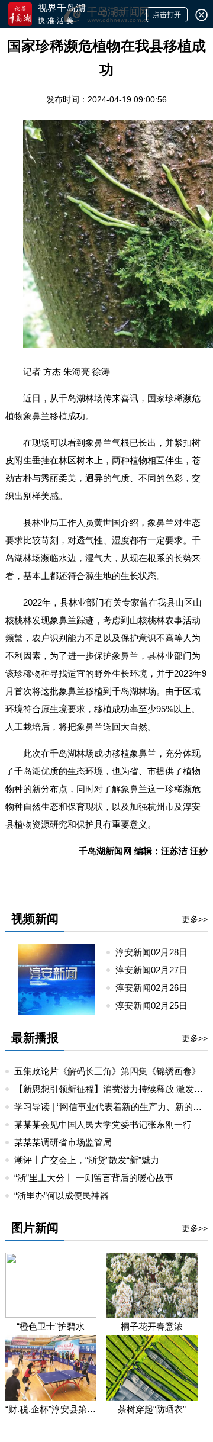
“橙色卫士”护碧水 (51, 1326)
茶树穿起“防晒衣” (152, 1409)
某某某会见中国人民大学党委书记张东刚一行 (103, 1124)
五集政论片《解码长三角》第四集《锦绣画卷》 (107, 1071)
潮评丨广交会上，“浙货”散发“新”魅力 (86, 1160)
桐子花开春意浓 (152, 1326)
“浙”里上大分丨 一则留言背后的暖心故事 (93, 1178)
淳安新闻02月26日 (156, 988)
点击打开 (167, 15)
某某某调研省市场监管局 (63, 1142)
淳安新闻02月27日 (156, 970)
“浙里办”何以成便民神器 (61, 1195)
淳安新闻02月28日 (156, 952)
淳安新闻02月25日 (156, 1005)
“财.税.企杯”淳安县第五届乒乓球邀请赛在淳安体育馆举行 (50, 1409)
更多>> (195, 919)
